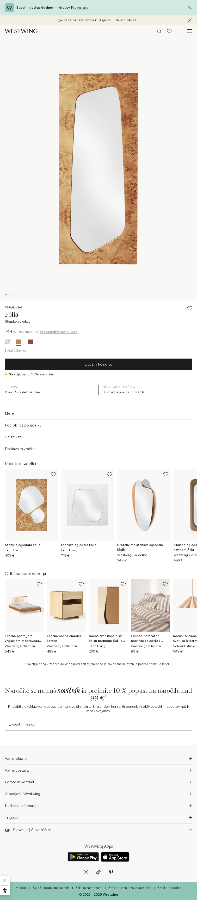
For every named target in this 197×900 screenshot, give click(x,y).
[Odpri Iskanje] (159, 31)
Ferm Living (13, 307)
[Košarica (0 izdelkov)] (179, 31)
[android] (83, 857)
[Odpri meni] (190, 31)
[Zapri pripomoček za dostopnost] (5, 880)
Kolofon (21, 888)
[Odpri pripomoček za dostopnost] (5, 890)
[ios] (115, 857)
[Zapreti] (191, 7)
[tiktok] (98, 872)
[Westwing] (21, 31)
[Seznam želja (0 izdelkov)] (169, 31)
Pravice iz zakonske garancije (129, 888)
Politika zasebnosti (88, 888)
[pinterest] (111, 872)
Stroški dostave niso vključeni (59, 332)
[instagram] (86, 872)
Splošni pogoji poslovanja (51, 888)
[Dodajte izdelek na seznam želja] (189, 309)
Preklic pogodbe (169, 888)
